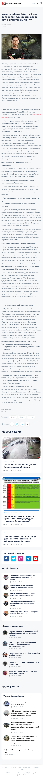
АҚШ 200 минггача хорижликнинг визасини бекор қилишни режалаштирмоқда (22, 644)
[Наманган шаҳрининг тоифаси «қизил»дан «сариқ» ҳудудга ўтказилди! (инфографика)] (21, 494)
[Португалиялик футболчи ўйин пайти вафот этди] (5, 663)
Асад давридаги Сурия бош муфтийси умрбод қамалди (24, 654)
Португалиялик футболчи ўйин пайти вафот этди (24, 663)
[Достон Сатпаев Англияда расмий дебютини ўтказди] (5, 673)
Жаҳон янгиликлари (24, 767)
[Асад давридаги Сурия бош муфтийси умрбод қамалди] (5, 654)
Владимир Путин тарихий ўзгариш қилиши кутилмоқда (24, 613)
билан (22, 417)
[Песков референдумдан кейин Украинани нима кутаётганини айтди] (6, 603)
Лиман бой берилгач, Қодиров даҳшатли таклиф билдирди (22, 595)
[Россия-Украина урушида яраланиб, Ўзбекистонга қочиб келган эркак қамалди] (5, 632)
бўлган (31, 417)
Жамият (13, 767)
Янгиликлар (5, 767)
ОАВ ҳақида (36, 767)
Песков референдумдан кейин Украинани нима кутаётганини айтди (22, 604)
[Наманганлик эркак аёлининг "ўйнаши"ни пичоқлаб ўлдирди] (6, 587)
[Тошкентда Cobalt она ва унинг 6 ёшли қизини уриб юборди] (21, 448)
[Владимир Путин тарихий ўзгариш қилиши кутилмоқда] (6, 613)
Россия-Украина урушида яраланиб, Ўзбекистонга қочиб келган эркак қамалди (23, 633)
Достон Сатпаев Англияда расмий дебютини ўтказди (23, 672)
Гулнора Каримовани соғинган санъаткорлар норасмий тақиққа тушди (23, 577)
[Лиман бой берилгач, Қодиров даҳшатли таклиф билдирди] (6, 595)
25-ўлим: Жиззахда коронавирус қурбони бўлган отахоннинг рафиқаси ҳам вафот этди (20, 539)
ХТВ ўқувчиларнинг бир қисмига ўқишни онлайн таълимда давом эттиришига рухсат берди (23, 713)
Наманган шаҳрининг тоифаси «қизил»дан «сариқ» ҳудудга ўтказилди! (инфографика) (19, 518)
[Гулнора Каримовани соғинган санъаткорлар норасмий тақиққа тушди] (6, 577)
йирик (13, 417)
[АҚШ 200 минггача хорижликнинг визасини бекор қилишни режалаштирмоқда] (5, 643)
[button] (34, 3)
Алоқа (22, 769)
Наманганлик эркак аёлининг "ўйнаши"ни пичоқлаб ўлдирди (23, 586)
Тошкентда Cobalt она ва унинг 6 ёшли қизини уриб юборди (20, 466)
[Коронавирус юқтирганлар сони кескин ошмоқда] (7, 704)
